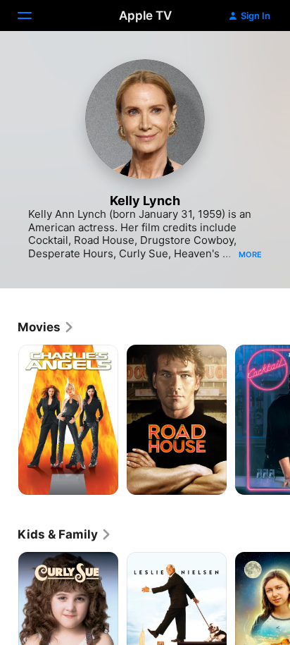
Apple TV (145, 15)
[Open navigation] (33, 15)
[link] (46, 327)
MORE (250, 254)
